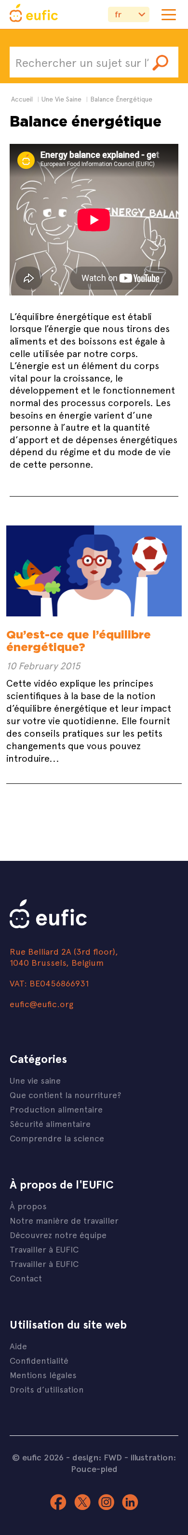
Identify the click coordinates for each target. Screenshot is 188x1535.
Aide (18, 1346)
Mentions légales (43, 1375)
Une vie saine (35, 1080)
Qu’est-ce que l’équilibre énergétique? (78, 641)
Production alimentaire (56, 1109)
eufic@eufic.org (41, 1004)
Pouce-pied (94, 1468)
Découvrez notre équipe (58, 1234)
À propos (28, 1206)
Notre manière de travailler (64, 1220)
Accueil (22, 98)
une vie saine (61, 98)
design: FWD (97, 1457)
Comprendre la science (57, 1138)
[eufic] (34, 14)
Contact (26, 1278)
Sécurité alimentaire (50, 1123)
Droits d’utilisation (47, 1389)
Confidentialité (39, 1360)
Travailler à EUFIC (44, 1249)
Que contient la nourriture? (65, 1094)
